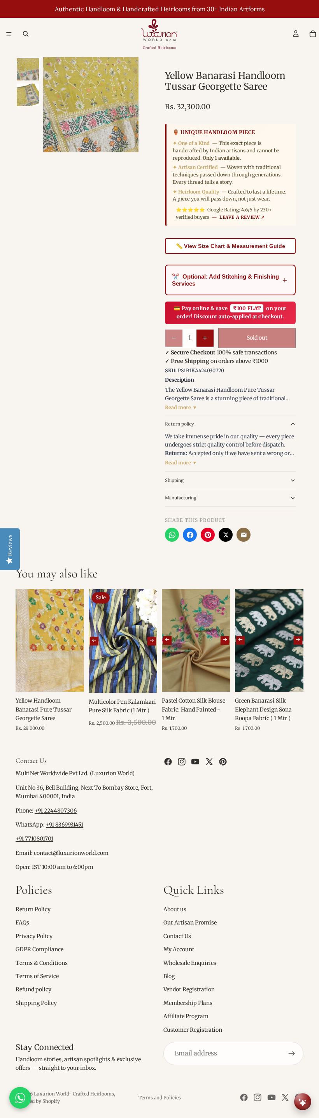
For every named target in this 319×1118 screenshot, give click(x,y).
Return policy (179, 424)
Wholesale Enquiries (189, 962)
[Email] (244, 535)
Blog (169, 976)
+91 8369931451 (64, 824)
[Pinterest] (208, 535)
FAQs (22, 922)
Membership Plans (187, 1002)
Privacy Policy (34, 936)
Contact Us (177, 936)
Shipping (174, 480)
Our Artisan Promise (190, 922)
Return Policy (33, 909)
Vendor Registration (189, 989)
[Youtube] (195, 762)
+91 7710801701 (34, 838)
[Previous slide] (94, 641)
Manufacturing (180, 498)
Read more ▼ (181, 407)
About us (174, 909)
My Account (178, 949)
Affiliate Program (186, 1016)
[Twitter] (209, 762)
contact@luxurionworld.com (71, 852)
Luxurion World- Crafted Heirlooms (74, 1094)
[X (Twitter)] (226, 535)
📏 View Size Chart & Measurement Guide (230, 246)
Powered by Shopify (38, 1101)
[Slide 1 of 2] (28, 69)
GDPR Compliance (39, 949)
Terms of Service (37, 976)
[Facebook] (190, 535)
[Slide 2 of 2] (28, 95)
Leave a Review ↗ (242, 217)
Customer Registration (192, 1029)
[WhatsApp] (172, 535)
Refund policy (33, 989)
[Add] (72, 680)
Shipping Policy (36, 1002)
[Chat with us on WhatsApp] (20, 1098)
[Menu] (9, 34)
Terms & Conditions (42, 962)
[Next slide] (151, 641)
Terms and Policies (159, 1098)
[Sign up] (292, 1053)
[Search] (25, 33)
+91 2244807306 (56, 810)
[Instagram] (181, 762)
